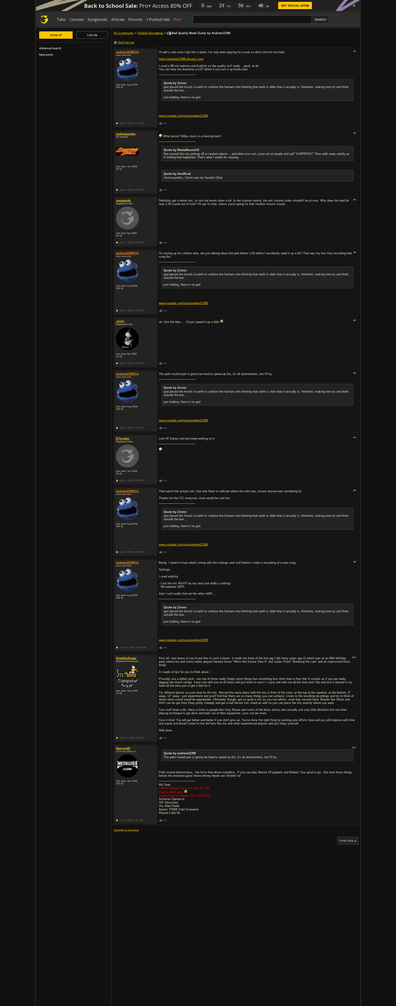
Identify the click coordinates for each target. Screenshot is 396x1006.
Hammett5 (123, 748)
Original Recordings (150, 33)
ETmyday (122, 438)
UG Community (123, 33)
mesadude (123, 200)
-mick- (120, 321)
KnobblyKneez (126, 658)
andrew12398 (125, 52)
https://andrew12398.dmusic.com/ (181, 59)
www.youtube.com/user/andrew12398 (183, 116)
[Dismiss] (354, 5)
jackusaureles (125, 134)
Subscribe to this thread (126, 830)
